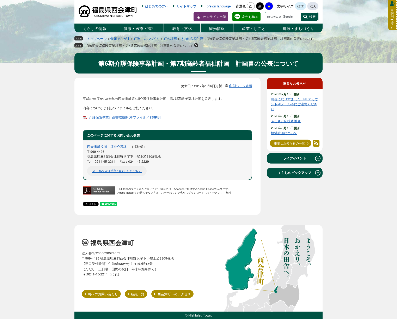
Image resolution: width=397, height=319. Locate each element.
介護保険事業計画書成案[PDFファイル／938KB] (124, 117)
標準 (300, 6)
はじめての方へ (156, 6)
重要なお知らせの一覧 (289, 143)
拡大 (313, 6)
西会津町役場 (97, 146)
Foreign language (218, 6)
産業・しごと (253, 28)
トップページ (97, 38)
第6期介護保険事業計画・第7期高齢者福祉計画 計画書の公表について (140, 45)
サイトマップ (186, 6)
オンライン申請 (214, 16)
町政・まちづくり (298, 28)
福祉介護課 (118, 146)
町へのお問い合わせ (103, 294)
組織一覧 (137, 294)
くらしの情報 (94, 28)
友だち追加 (250, 16)
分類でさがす (120, 38)
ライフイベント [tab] (301, 158)
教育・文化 (182, 28)
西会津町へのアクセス (174, 294)
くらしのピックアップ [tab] (298, 172)
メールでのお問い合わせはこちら (117, 170)
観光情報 (217, 28)
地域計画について (284, 132)
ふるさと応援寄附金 (286, 121)
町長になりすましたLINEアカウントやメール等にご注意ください (294, 104)
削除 (196, 45)
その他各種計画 (191, 38)
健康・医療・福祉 (139, 28)
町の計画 (170, 38)
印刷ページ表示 (240, 85)
